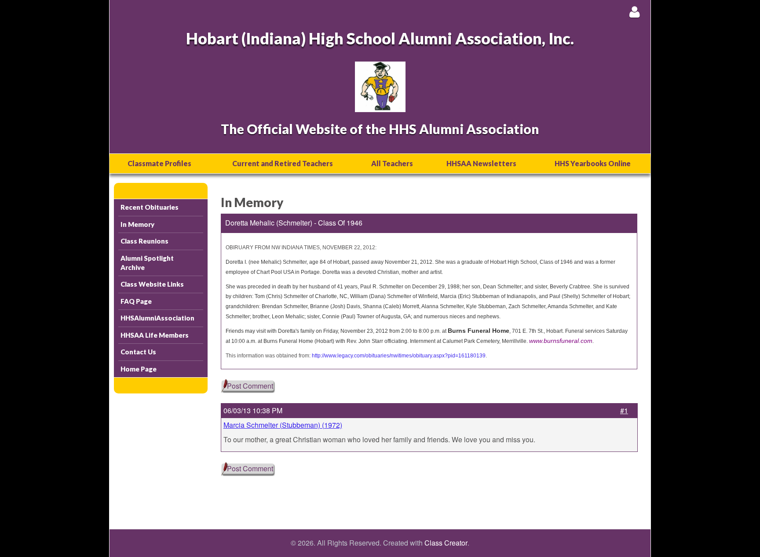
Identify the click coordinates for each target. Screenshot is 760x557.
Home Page (139, 369)
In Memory (137, 224)
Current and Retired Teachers (282, 163)
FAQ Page (136, 301)
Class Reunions (144, 241)
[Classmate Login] (634, 11)
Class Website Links (152, 284)
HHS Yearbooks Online (593, 163)
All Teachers (392, 163)
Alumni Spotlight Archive (147, 262)
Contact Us (138, 352)
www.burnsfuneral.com (560, 340)
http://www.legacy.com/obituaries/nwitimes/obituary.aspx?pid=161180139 (399, 356)
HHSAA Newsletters (481, 163)
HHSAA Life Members (155, 335)
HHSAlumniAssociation (157, 318)
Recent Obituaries (150, 207)
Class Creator (446, 543)
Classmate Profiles (159, 163)
